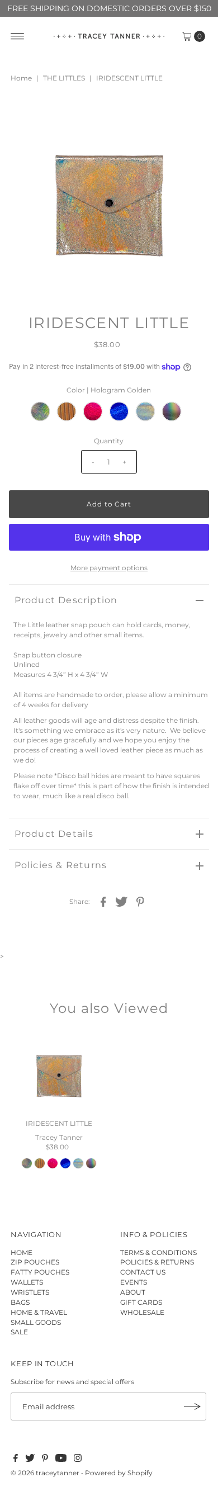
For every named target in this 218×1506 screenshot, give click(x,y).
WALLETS (27, 1282)
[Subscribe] (192, 1406)
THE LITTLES (64, 78)
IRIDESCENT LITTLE (59, 1123)
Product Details (54, 833)
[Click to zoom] (191, 114)
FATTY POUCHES (40, 1272)
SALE (19, 1332)
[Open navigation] (17, 36)
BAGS (20, 1302)
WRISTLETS (30, 1292)
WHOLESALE (142, 1312)
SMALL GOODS (36, 1322)
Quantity (109, 441)
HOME (21, 1252)
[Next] (54, 114)
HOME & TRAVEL (39, 1312)
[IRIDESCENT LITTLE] (59, 1072)
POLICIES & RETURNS (157, 1262)
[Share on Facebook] (102, 901)
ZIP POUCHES (35, 1262)
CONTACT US (142, 1272)
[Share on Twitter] (121, 901)
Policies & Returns (61, 865)
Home (21, 78)
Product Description (66, 600)
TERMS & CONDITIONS (158, 1252)
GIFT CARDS (141, 1302)
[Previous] (27, 114)
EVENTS (133, 1282)
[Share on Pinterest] (139, 901)
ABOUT (132, 1292)
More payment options (109, 567)
